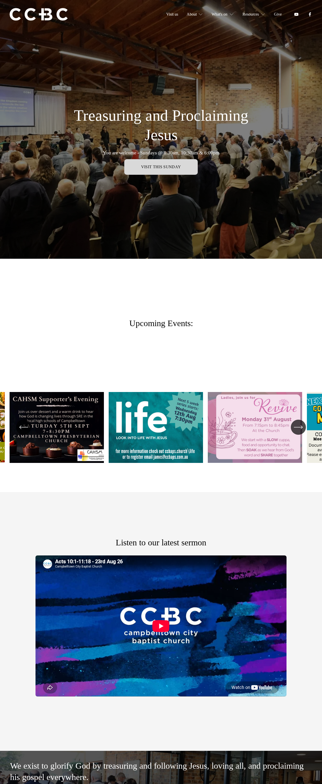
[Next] (298, 427)
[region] (161, 430)
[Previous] (23, 427)
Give (278, 14)
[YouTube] (296, 14)
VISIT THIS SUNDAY (161, 167)
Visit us (172, 14)
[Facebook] (309, 14)
